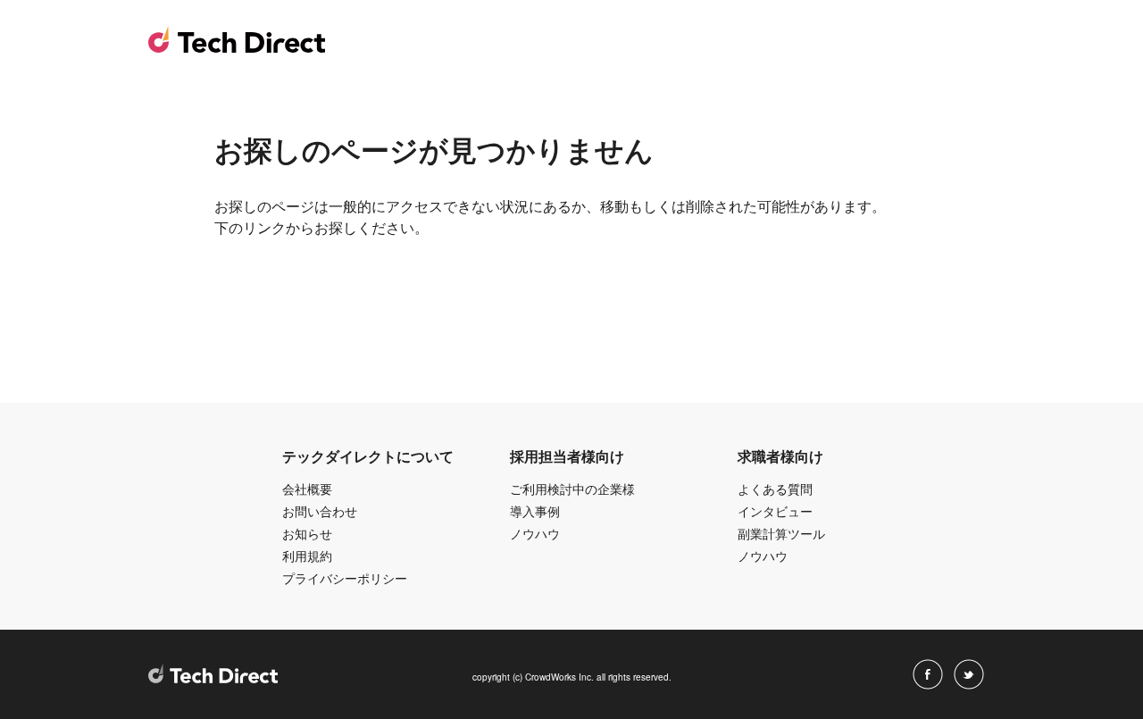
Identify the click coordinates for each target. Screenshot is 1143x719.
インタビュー (775, 511)
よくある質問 (775, 488)
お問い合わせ (319, 511)
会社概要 (307, 488)
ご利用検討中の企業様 (572, 488)
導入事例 (535, 511)
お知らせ (307, 533)
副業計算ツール (781, 533)
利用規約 (307, 555)
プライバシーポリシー (344, 578)
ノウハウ (535, 533)
